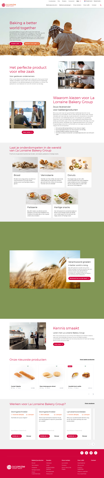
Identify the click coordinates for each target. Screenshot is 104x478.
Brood (33, 463)
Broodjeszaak (50, 471)
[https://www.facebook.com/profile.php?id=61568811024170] (81, 452)
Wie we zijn (81, 465)
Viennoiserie (35, 465)
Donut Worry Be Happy (66, 468)
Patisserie (34, 467)
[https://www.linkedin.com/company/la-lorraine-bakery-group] (86, 452)
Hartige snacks (36, 469)
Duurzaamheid (82, 473)
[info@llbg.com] (95, 452)
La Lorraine (65, 463)
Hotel (47, 465)
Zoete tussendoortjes (36, 472)
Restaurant (49, 473)
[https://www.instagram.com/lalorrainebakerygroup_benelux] (91, 452)
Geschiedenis (81, 463)
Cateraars (49, 463)
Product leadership (80, 468)
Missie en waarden (83, 471)
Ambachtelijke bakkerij (50, 468)
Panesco (64, 465)
